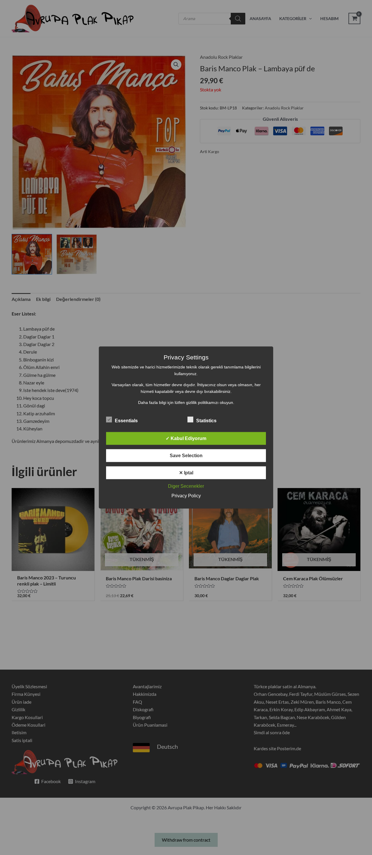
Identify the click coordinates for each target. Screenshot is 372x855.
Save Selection (186, 455)
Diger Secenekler (186, 486)
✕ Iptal (186, 472)
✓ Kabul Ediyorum (186, 438)
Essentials (126, 420)
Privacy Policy (186, 495)
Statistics (206, 420)
